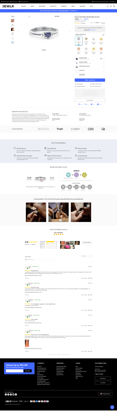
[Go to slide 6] (12, 38)
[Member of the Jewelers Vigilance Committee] (21, 401)
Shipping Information (61, 366)
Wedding (82, 6)
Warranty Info (59, 369)
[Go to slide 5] (12, 33)
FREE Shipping (6, 1)
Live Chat (103, 382)
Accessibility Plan (41, 381)
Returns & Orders (60, 368)
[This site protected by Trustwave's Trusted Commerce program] (13, 401)
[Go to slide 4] (12, 29)
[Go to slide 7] (12, 42)
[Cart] (114, 6)
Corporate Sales (41, 371)
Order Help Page (99, 366)
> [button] (70, 354)
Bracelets (53, 6)
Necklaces (42, 6)
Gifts (91, 6)
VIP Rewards (59, 373)
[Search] (111, 6)
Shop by (23, 6)
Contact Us (103, 378)
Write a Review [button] (87, 242)
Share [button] (27, 278)
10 (67, 354)
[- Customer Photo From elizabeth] (77, 243)
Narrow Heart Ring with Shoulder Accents (33, 275)
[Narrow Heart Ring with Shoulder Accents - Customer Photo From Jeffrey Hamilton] (67, 243)
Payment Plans (59, 374)
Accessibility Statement (43, 379)
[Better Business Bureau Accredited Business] (7, 401)
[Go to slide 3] (12, 25)
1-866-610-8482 (99, 374)
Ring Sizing (78, 369)
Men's (73, 6)
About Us (39, 366)
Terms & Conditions (41, 376)
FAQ (77, 366)
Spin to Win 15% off (63, 10)
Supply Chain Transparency (43, 382)
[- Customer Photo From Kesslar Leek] (67, 247)
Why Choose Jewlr (41, 368)
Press (38, 373)
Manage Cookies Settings (43, 384)
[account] (108, 6)
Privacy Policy (40, 377)
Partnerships (40, 374)
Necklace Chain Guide (81, 371)
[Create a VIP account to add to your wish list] (29, 17)
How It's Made (79, 368)
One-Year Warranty (24, 1)
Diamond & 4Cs (79, 376)
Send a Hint (90, 100)
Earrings (64, 6)
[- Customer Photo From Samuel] (72, 243)
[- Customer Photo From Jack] (62, 247)
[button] (89, 278)
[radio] (78, 41)
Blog (77, 377)
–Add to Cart (90, 80)
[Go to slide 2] (12, 20)
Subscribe (27, 370)
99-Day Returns (14, 1)
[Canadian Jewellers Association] (27, 401)
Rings (32, 6)
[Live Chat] (112, 407)
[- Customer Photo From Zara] (72, 247)
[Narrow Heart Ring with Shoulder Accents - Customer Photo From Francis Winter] (62, 243)
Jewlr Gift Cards (60, 371)
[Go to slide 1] (12, 16)
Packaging (78, 373)
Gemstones (78, 374)
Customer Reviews (41, 369)
